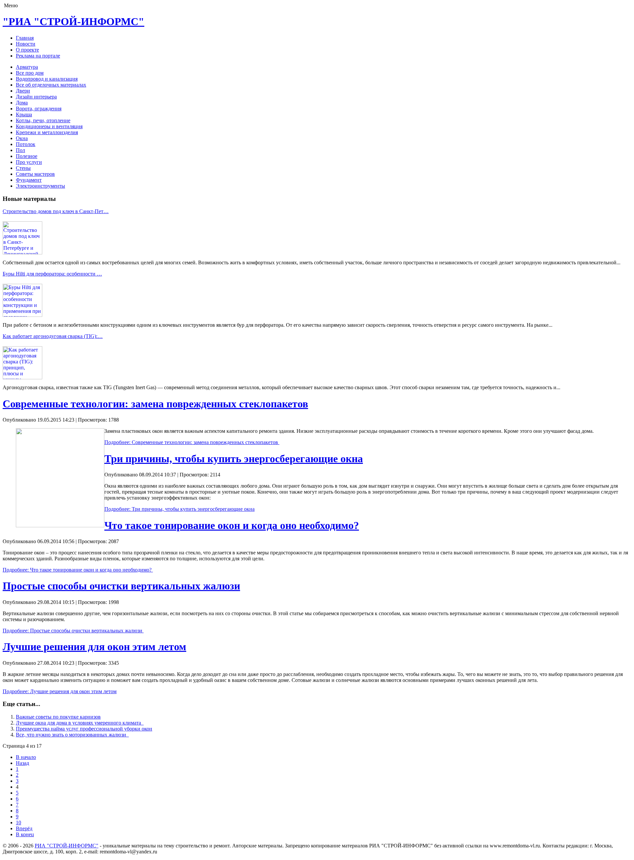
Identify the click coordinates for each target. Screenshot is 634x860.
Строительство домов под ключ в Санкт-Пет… (56, 211)
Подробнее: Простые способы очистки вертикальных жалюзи (73, 630)
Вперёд (24, 828)
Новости (25, 44)
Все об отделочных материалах (51, 85)
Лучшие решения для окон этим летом (94, 647)
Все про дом (30, 73)
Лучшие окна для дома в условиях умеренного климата (80, 723)
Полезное (26, 156)
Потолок (25, 144)
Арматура (27, 67)
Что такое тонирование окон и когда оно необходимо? (231, 525)
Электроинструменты (40, 186)
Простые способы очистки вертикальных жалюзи (121, 586)
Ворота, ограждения (38, 108)
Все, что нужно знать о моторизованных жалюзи (72, 734)
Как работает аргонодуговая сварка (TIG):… (53, 336)
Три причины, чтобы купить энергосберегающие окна (233, 459)
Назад (22, 763)
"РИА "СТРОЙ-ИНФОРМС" (73, 21)
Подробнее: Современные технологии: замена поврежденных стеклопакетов (191, 442)
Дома (22, 102)
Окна (22, 138)
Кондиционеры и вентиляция (49, 126)
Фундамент (29, 180)
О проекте (27, 50)
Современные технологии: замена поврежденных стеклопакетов (155, 404)
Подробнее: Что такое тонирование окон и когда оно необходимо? (78, 570)
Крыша (24, 114)
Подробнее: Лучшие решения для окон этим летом (60, 691)
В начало (26, 757)
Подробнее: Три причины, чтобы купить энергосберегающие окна (179, 509)
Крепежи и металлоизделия (47, 132)
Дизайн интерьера (36, 96)
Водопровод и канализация (47, 79)
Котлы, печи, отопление (43, 120)
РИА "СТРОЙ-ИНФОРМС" (66, 845)
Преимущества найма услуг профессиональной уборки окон (84, 728)
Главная (25, 38)
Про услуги (29, 162)
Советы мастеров (35, 174)
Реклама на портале (38, 55)
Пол (20, 150)
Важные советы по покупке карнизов (58, 717)
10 (18, 822)
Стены (23, 168)
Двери (23, 90)
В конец (25, 834)
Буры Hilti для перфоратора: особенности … (52, 274)
